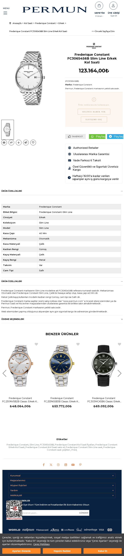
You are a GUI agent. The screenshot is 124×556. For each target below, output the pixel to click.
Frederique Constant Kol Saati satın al (45, 447)
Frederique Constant (18, 444)
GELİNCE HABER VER (94, 112)
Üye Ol (114, 15)
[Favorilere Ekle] (33, 142)
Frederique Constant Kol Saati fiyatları (74, 444)
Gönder (83, 513)
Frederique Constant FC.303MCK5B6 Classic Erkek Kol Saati (103, 400)
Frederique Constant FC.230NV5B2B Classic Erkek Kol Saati (20, 400)
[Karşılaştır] (11, 142)
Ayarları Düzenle (21, 550)
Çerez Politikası (41, 544)
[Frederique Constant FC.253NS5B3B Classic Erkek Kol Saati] (62, 366)
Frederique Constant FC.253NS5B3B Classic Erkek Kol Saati (62, 400)
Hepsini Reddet (62, 550)
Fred (74, 449)
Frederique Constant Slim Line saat (84, 447)
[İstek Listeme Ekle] (4, 142)
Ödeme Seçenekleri (12, 319)
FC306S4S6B (47, 444)
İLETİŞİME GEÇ (94, 119)
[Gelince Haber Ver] (26, 142)
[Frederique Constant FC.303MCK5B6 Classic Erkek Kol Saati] (103, 366)
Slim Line (34, 444)
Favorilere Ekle (36, 344)
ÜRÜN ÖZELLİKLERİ (11, 281)
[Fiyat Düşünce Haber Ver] (18, 142)
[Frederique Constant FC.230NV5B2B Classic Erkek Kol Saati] (20, 366)
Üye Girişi (113, 13)
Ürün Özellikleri (11, 191)
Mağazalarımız (17, 480)
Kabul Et (102, 550)
